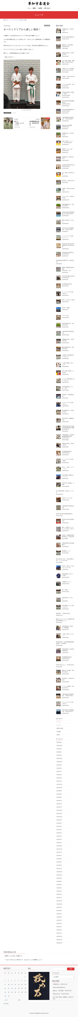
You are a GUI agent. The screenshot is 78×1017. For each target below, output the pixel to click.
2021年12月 (59, 845)
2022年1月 (59, 842)
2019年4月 (59, 923)
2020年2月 (59, 894)
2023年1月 (59, 807)
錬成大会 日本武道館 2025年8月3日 (62, 990)
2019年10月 (59, 904)
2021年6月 (59, 855)
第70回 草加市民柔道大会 (68, 37)
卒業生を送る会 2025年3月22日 (61, 993)
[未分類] (8, 123)
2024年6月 (59, 774)
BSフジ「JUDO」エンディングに (19, 123)
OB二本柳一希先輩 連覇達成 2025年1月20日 (63, 997)
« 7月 (6, 999)
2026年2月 (59, 742)
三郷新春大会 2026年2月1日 (60, 984)
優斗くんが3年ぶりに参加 (68, 299)
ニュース (47, 25)
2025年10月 (59, 745)
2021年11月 (59, 849)
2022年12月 (59, 810)
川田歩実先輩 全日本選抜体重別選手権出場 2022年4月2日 (68, 436)
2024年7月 (59, 771)
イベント (59, 721)
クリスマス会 (65, 315)
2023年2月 (59, 803)
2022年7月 (59, 826)
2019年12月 (59, 900)
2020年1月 (59, 897)
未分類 (58, 734)
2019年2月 (59, 930)
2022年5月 (59, 832)
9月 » (19, 999)
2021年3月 (59, 865)
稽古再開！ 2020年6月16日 (63, 613)
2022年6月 (59, 829)
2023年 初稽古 (66, 307)
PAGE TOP (74, 985)
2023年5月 (59, 797)
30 (5, 996)
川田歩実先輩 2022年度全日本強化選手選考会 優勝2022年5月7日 (68, 428)
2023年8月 (59, 790)
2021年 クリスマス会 (67, 498)
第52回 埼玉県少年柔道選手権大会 (64, 513)
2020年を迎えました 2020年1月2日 (65, 664)
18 (12, 988)
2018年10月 (59, 943)
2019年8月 (59, 910)
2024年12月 (59, 758)
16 (5, 988)
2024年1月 (59, 781)
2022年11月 (59, 813)
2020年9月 (59, 878)
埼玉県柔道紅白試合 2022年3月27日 (34, 123)
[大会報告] (45, 123)
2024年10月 (59, 761)
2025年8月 (59, 748)
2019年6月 (59, 917)
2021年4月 (59, 862)
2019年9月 (59, 907)
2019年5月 (59, 920)
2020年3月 (59, 891)
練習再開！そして (66, 551)
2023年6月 (59, 794)
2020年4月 (59, 887)
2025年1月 (59, 755)
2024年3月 (59, 778)
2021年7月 (59, 852)
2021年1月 (59, 868)
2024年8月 (59, 768)
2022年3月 (59, 836)
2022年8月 (59, 823)
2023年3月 (59, 800)
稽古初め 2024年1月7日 (68, 180)
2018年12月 (59, 936)
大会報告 (59, 731)
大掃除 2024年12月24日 (68, 76)
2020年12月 (59, 871)
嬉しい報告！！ (66, 589)
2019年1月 (59, 933)
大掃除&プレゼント (66, 581)
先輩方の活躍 (60, 728)
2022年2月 (59, 839)
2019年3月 (59, 926)
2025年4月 (59, 752)
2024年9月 (59, 765)
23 (5, 992)
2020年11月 (59, 875)
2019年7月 (59, 913)
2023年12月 (59, 784)
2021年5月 (59, 858)
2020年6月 (59, 884)
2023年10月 (59, 787)
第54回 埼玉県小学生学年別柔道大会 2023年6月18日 (68, 245)
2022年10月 (59, 816)
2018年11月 (59, 939)
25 (12, 992)
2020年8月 (59, 881)
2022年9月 (59, 820)
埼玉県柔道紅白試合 (67, 284)
